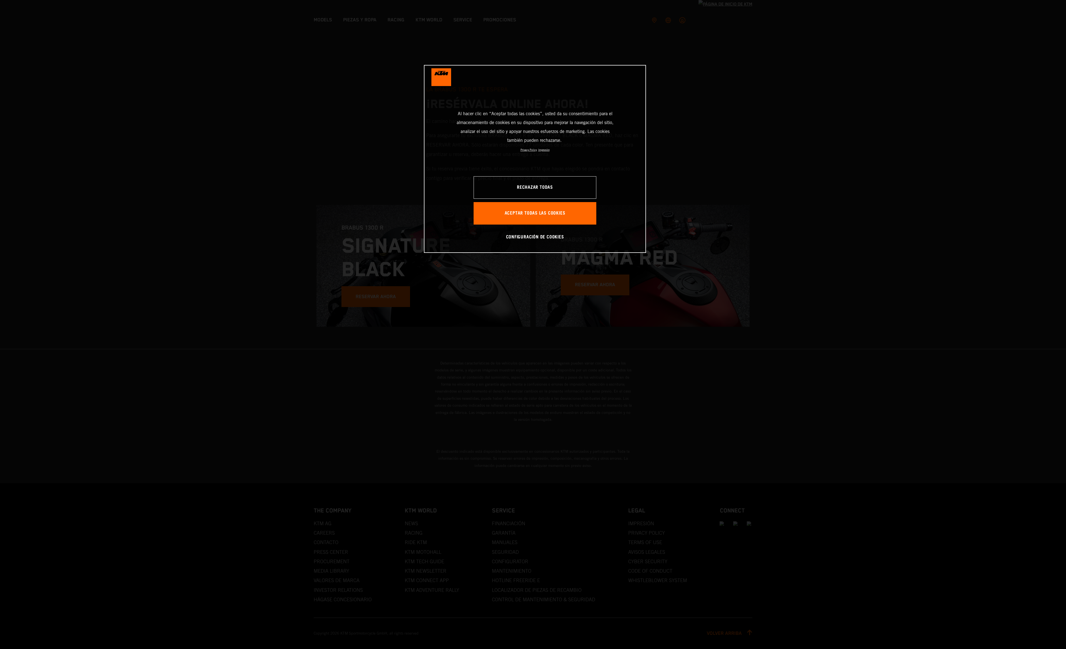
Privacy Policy (529, 149)
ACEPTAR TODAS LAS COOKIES (535, 213)
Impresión (544, 149)
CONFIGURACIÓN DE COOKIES (535, 237)
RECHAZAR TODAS (535, 187)
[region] (535, 159)
